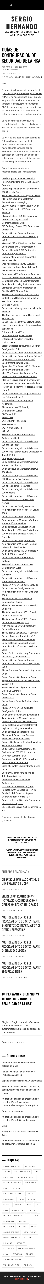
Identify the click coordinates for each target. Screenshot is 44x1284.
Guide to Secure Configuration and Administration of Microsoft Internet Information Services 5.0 (19, 544)
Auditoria (8, 1177)
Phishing (7, 1243)
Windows (28, 1265)
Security (21, 1243)
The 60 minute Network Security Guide (20, 294)
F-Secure (16, 1188)
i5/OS (29, 1205)
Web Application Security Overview (19, 264)
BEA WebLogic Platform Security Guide (20, 205)
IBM (37, 1205)
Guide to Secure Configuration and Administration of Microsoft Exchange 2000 (20, 236)
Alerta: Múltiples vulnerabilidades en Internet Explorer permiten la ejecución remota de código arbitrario (22, 854)
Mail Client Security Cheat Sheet (17, 199)
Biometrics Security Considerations (19, 287)
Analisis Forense (12, 1166)
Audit (37, 1172)
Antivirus (30, 1166)
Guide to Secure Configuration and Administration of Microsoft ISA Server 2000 (20, 509)
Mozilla (22, 1227)
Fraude (31, 1199)
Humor (18, 1205)
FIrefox (31, 1194)
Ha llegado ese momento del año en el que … (20, 1133)
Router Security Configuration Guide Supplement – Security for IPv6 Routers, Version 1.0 (21, 680)
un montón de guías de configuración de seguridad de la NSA (22, 93)
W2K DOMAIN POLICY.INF (14, 421)
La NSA (5, 137)
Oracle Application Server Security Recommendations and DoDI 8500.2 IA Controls (20, 182)
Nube (33, 1227)
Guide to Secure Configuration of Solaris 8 (22, 352)
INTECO (32, 1210)
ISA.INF (5, 431)
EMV (5, 1188)
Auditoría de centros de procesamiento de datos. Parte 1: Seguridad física (22, 967)
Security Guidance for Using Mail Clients (21, 195)
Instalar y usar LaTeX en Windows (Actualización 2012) (18, 1073)
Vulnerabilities (11, 1265)
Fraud (21, 1199)
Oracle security (11, 1238)
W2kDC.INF (7, 417)
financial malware (13, 1194)
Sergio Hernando (22, 22)
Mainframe (8, 1221)
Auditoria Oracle (26, 1177)
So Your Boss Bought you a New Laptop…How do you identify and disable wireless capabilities (22, 325)
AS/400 (6, 1172)
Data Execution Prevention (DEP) (17, 786)
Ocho (4, 1126)
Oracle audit (30, 1232)
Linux (35, 1216)
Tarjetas (17, 1254)
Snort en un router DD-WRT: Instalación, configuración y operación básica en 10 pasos (20, 900)
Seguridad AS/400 (26, 1249)
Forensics (8, 1199)
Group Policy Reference (13, 458)
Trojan (29, 1254)
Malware (23, 1221)
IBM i (5, 1210)
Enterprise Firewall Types (14, 332)
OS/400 (27, 1238)
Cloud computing (12, 1183)
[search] (11, 5)
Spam (5, 1254)
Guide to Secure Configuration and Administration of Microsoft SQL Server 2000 (21, 663)
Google (7, 1205)
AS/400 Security (22, 1172)
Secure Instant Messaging (14, 202)
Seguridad (17, 73)
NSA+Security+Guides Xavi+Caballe (28, 77)
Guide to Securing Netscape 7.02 (18, 732)
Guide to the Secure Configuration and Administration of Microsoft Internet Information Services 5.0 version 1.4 (20, 718)
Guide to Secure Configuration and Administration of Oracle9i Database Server (19, 646)
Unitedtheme (21, 1279)
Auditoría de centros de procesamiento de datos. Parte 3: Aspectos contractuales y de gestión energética (21, 923)
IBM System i (18, 1210)
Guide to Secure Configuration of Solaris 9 (22, 356)
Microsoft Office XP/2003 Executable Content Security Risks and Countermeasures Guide (19, 219)
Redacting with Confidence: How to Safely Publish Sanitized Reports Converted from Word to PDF (19, 793)
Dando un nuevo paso (12, 1111)
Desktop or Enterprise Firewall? (17, 335)
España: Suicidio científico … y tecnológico (22, 1080)
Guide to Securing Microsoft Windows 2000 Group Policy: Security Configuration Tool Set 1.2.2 (22, 451)
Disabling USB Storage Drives (16, 291)
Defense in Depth (10, 305)
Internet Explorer (12, 1216)
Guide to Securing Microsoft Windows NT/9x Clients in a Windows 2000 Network (20, 499)
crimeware (30, 1183)
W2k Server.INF (9, 424)
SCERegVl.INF (9, 414)
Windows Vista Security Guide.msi (18, 639)
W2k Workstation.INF (12, 427)
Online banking (11, 1232)
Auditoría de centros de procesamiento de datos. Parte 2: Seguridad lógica (21, 946)
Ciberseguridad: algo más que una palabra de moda (20, 881)
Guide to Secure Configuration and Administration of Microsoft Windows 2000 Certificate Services (20, 520)
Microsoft (8, 1227)
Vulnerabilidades (12, 1260)
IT (27, 1216)
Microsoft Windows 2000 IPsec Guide (20, 585)
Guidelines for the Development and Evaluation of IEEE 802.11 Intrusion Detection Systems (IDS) (19, 752)
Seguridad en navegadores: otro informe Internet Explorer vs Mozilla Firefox (22, 839)
